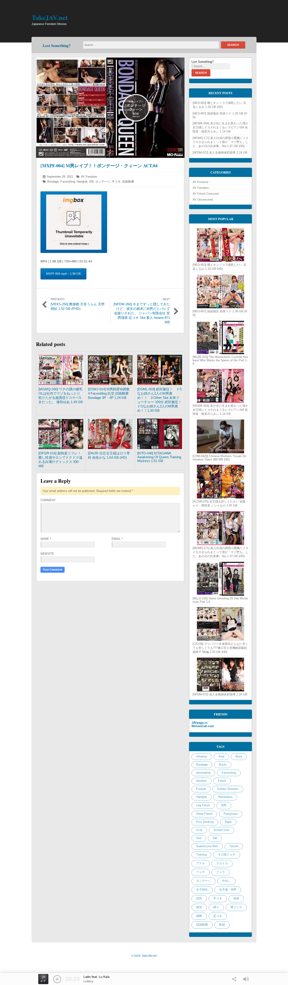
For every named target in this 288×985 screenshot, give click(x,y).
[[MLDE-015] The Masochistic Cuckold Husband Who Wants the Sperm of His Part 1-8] (220, 337)
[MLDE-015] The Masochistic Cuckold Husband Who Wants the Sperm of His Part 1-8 (220, 360)
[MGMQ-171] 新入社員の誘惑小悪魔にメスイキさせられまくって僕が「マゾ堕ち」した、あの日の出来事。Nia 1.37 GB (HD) (220, 142)
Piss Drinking (205, 822)
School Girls (222, 830)
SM (91, 181)
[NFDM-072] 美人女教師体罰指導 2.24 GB (220, 152)
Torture (233, 846)
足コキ (217, 916)
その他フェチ (226, 854)
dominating (203, 772)
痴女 (199, 907)
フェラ (220, 872)
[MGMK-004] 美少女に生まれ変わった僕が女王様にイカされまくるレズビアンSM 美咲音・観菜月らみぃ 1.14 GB (220, 127)
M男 (224, 805)
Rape (228, 822)
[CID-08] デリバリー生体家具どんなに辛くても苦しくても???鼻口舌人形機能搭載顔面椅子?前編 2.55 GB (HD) (220, 648)
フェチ (200, 872)
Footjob (201, 789)
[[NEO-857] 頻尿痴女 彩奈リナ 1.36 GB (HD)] (220, 291)
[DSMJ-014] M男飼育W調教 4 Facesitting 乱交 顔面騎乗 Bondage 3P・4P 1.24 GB (110, 393)
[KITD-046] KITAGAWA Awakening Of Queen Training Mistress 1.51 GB (159, 457)
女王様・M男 (227, 889)
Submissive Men (207, 846)
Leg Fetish (203, 805)
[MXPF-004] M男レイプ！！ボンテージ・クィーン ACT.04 (99, 165)
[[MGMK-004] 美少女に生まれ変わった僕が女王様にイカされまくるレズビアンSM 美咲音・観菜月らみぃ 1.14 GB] (220, 386)
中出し (226, 880)
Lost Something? (57, 45)
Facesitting (68, 181)
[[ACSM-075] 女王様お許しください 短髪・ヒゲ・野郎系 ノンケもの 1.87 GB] (220, 481)
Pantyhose (231, 813)
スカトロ (222, 863)
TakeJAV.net (50, 17)
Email (117, 539)
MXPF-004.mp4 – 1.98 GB (63, 273)
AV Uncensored (203, 199)
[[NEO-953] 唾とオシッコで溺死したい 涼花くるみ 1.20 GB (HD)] (220, 245)
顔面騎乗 (128, 181)
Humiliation (225, 797)
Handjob (82, 181)
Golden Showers (227, 789)
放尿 (236, 898)
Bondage (53, 181)
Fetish (222, 780)
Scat (199, 830)
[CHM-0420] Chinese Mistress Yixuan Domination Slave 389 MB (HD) (219, 457)
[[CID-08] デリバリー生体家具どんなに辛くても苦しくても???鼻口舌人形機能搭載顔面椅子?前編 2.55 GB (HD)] (220, 624)
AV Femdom (89, 176)
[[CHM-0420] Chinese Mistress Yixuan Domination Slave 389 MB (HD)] (220, 436)
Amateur (201, 756)
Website (47, 553)
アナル (200, 863)
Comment (48, 500)
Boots (223, 764)
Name (45, 539)
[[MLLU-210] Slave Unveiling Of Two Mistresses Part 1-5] (220, 579)
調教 (199, 916)
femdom (201, 780)
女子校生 (202, 889)
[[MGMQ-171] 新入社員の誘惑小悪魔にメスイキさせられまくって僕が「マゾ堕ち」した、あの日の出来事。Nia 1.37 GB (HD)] (220, 528)
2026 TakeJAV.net (144, 955)
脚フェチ (236, 907)
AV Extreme (200, 182)
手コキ (116, 181)
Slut (198, 838)
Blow (239, 756)
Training (201, 854)
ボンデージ (102, 181)
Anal (221, 756)
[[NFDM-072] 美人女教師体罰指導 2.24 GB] (220, 674)
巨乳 (199, 898)
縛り (216, 907)
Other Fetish (204, 813)
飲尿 (222, 924)
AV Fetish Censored (206, 193)
